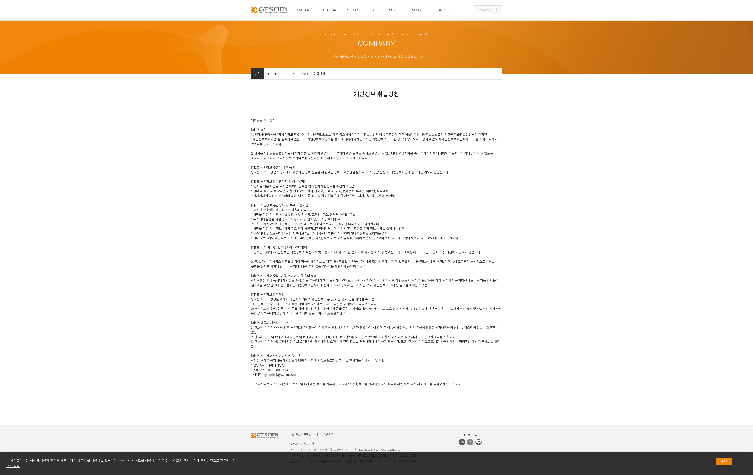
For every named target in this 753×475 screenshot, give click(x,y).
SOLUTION (328, 10)
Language (485, 10)
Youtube (470, 442)
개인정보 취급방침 (313, 73)
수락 (724, 461)
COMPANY (443, 10)
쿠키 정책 (13, 466)
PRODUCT (304, 10)
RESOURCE (354, 10)
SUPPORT (419, 10)
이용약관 (329, 434)
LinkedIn (462, 442)
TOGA (375, 10)
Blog (478, 442)
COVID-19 (395, 10)
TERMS (273, 73)
